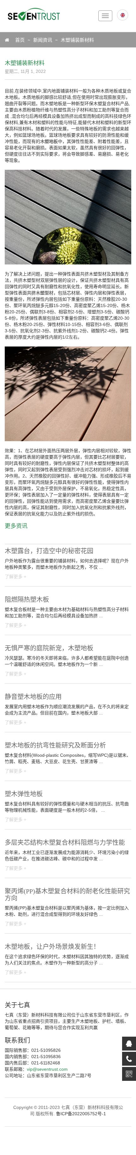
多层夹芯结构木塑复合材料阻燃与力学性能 (65, 842)
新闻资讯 (42, 40)
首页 (17, 40)
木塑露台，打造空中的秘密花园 (49, 551)
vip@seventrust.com (47, 1069)
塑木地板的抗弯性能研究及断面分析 (55, 745)
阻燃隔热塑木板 (27, 599)
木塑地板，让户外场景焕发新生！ (52, 946)
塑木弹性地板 (24, 794)
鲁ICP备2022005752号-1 (81, 1113)
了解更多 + (15, 576)
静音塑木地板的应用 (33, 696)
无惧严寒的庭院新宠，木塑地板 (49, 648)
